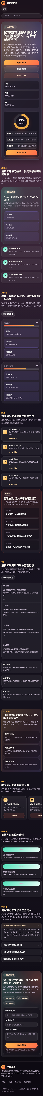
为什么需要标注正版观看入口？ (15, 952)
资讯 (10, 1082)
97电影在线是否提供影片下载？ (15, 926)
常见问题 (18, 1082)
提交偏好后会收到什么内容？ (14, 959)
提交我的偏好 (8, 314)
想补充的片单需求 (11, 1029)
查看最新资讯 (21, 69)
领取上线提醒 (21, 1045)
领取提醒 (27, 1082)
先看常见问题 (21, 76)
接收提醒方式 (9, 1020)
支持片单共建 (21, 63)
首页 (4, 9)
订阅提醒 (14, 815)
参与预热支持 (21, 153)
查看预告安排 (8, 578)
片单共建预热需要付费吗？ (13, 945)
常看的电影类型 (10, 1011)
